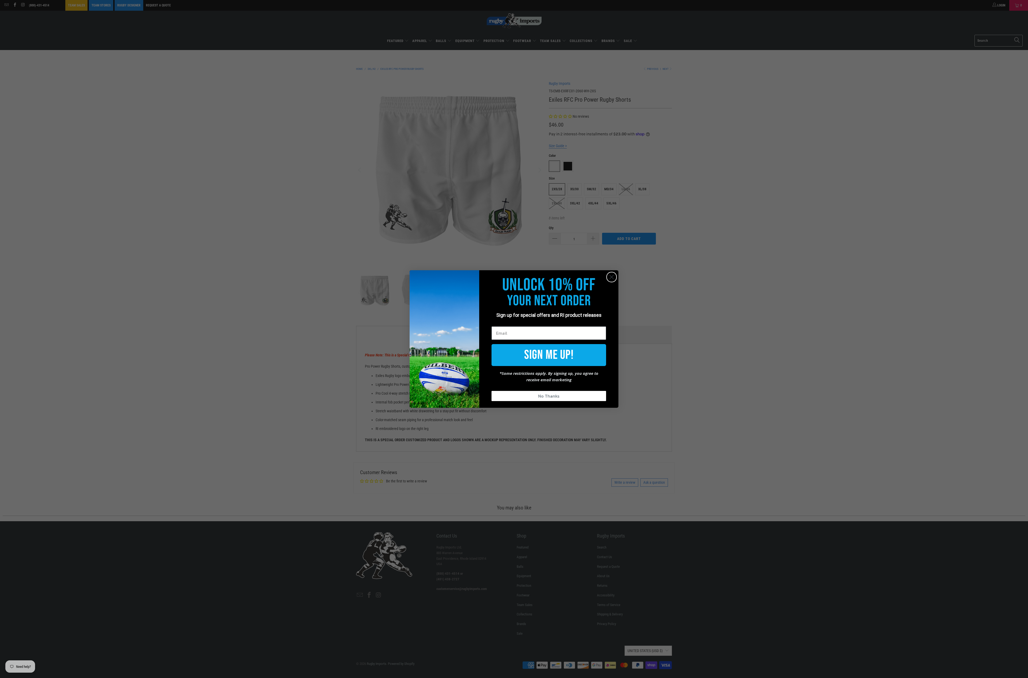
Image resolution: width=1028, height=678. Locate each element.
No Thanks (549, 396)
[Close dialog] (611, 277)
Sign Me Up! (549, 355)
